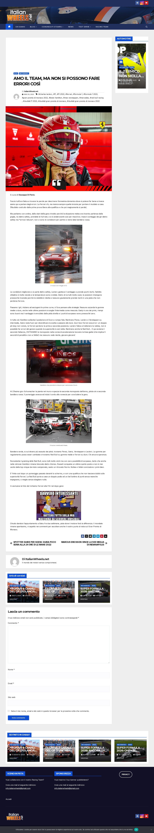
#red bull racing (96, 98)
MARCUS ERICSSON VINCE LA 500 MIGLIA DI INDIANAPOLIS (82, 543)
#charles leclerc (45, 94)
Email (11, 683)
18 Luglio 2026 (125, 755)
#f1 (54, 94)
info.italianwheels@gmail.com (18, 788)
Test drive (84, 27)
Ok (136, 829)
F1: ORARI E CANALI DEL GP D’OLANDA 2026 (22, 591)
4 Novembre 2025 (128, 80)
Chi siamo (20, 27)
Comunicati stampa (52, 27)
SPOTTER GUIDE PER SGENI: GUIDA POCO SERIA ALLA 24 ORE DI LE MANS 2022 (34, 543)
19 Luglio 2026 (89, 755)
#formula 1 (77, 94)
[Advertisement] (59, 53)
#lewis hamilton (55, 98)
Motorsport (24, 73)
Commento (13, 623)
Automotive (124, 67)
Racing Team (102, 27)
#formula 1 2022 (91, 94)
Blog (33, 27)
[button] (146, 27)
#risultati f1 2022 (30, 101)
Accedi (8, 799)
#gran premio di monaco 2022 (35, 98)
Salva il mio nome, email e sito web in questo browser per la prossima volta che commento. (50, 711)
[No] (151, 830)
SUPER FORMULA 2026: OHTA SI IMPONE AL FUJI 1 (128, 750)
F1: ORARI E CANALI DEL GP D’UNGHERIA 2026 (59, 750)
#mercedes (84, 98)
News (71, 27)
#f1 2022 (60, 94)
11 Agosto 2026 (18, 755)
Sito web (11, 697)
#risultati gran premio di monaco (52, 101)
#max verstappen (70, 98)
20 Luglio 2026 (54, 755)
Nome (11, 669)
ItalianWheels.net (31, 91)
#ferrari (69, 94)
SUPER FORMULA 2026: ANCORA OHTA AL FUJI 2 (91, 591)
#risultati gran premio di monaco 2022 (83, 101)
